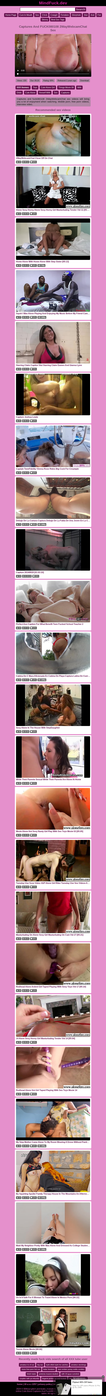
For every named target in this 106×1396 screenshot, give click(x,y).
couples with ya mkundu (29, 1378)
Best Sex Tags (57, 20)
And (92, 15)
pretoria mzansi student (48, 1374)
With (79, 87)
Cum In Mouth (25, 15)
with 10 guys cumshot (70, 1374)
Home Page (10, 15)
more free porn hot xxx (31, 1369)
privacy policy (45, 1384)
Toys (35, 87)
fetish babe (31, 1374)
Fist (99, 15)
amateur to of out (27, 1365)
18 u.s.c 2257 (30, 1384)
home (19, 1384)
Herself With (44, 93)
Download (84, 80)
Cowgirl (54, 15)
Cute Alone (30, 93)
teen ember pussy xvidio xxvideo (71, 1369)
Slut (86, 15)
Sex (37, 15)
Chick (44, 15)
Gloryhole (76, 15)
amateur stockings (78, 1365)
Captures (65, 93)
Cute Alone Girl (48, 87)
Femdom (65, 15)
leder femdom (49, 1369)
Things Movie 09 (66, 87)
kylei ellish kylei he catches (57, 1365)
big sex (40, 1365)
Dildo (19, 93)
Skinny (45, 20)
